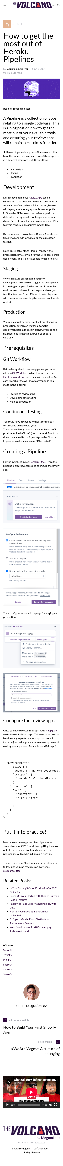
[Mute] (50, 1104)
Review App (35, 197)
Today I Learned (32, 1152)
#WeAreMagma (21, 1148)
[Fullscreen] (55, 1104)
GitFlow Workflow (13, 376)
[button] (58, 5)
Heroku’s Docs (37, 461)
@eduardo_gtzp (12, 870)
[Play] (7, 1104)
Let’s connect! (41, 1148)
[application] (31, 1092)
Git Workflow (19, 372)
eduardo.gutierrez (17, 68)
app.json (52, 730)
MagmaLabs (40, 1142)
